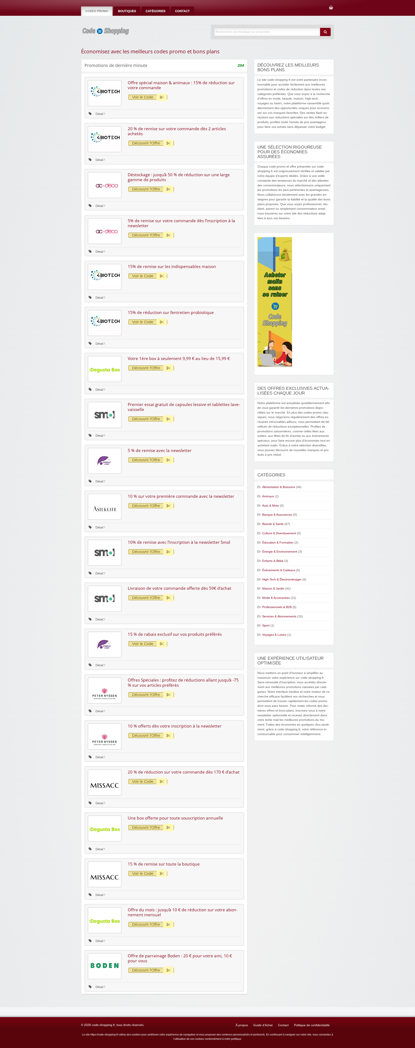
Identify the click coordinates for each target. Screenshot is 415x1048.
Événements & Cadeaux (278, 570)
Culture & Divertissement (279, 533)
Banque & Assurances (277, 514)
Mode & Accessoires (276, 597)
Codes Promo (96, 11)
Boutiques (127, 11)
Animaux (268, 496)
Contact (182, 11)
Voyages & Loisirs (274, 634)
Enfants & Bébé (272, 561)
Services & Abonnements (279, 616)
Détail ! (100, 114)
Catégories (155, 11)
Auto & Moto (270, 505)
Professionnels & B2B (277, 607)
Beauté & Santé (273, 524)
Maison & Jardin (273, 588)
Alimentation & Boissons (278, 487)
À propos (242, 1025)
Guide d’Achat (263, 1025)
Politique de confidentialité (312, 1025)
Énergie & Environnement (279, 551)
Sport (266, 625)
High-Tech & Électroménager (282, 579)
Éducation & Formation (278, 542)
